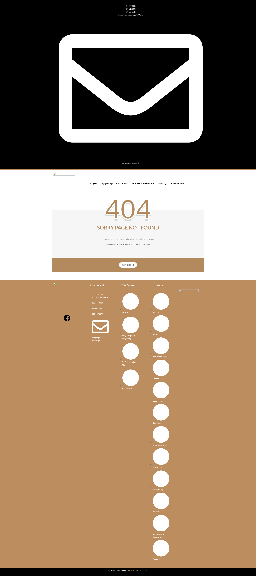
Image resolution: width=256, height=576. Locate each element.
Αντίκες (162, 183)
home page (122, 244)
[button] (162, 184)
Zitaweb (144, 570)
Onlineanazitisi (133, 570)
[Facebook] (67, 318)
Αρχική (93, 183)
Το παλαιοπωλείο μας (143, 183)
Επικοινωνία (177, 183)
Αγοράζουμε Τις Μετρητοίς (114, 183)
